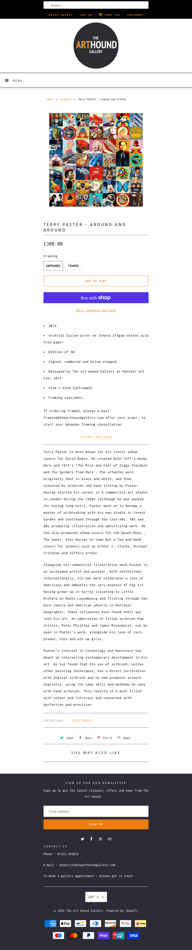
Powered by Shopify (122, 910)
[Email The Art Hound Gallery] (109, 839)
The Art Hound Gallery (84, 910)
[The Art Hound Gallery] (96, 45)
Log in (86, 14)
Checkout (136, 14)
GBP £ (93, 897)
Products (66, 99)
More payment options (96, 310)
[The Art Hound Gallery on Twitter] (82, 839)
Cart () (111, 14)
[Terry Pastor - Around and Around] (96, 162)
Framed (73, 265)
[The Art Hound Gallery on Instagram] (100, 839)
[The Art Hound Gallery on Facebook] (91, 839)
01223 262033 (61, 14)
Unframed (53, 265)
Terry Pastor (82, 720)
